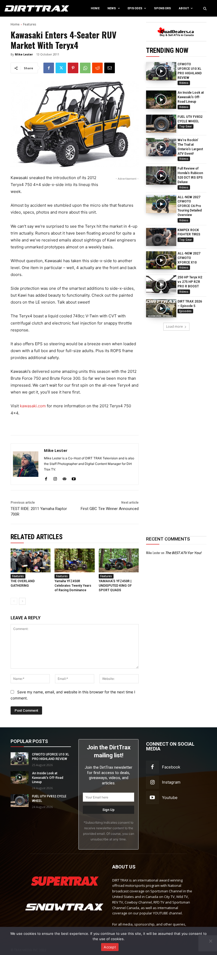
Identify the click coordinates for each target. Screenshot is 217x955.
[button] (204, 8)
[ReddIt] (97, 68)
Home (15, 24)
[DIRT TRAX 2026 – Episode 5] (161, 308)
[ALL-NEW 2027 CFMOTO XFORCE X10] (161, 260)
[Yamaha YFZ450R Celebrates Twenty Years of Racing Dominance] (74, 560)
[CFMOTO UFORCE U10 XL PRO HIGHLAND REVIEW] (161, 71)
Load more (174, 326)
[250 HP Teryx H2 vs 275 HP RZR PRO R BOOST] (161, 284)
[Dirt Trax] (22, 8)
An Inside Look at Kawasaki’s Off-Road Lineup (191, 97)
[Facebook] (48, 68)
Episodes (185, 311)
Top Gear (185, 126)
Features (29, 24)
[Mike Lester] (25, 464)
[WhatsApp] (85, 68)
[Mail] (64, 478)
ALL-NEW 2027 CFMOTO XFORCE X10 (189, 258)
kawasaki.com (33, 405)
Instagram (171, 782)
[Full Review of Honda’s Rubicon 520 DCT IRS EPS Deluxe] (161, 175)
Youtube (170, 797)
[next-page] (22, 601)
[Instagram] (55, 478)
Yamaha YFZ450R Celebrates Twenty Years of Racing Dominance (73, 585)
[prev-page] (14, 601)
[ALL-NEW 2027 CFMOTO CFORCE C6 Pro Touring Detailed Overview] (161, 204)
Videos (183, 83)
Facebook (171, 767)
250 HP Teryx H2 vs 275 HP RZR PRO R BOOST (190, 281)
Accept (110, 947)
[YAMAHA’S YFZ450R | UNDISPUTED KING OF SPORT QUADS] (119, 560)
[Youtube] (74, 478)
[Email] (109, 68)
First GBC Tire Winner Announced (110, 508)
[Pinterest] (73, 68)
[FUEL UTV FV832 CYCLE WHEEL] (161, 124)
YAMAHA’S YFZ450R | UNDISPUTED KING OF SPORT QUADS (115, 585)
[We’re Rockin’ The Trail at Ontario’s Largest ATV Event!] (161, 147)
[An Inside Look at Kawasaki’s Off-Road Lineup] (161, 99)
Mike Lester (24, 54)
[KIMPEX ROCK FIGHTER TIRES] (161, 237)
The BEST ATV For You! (183, 552)
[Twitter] (61, 68)
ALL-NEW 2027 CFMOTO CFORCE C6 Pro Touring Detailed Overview (190, 206)
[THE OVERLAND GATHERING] (31, 560)
